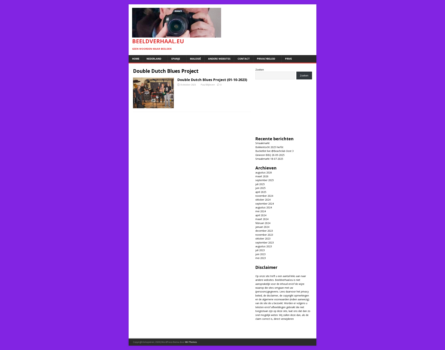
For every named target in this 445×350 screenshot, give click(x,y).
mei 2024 (260, 211)
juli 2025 (260, 184)
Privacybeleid (266, 58)
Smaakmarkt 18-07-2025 (269, 158)
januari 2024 (262, 227)
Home (135, 58)
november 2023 (264, 234)
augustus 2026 (263, 172)
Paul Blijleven (208, 84)
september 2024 (264, 203)
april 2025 (260, 192)
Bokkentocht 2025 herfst (269, 147)
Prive (288, 58)
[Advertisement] (283, 105)
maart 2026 (261, 176)
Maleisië (195, 58)
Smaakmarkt (262, 143)
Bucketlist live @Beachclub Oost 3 (274, 151)
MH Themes (191, 342)
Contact (244, 58)
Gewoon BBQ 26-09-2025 (270, 155)
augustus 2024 (263, 207)
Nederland (154, 58)
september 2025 (264, 180)
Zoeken (259, 69)
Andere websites (219, 58)
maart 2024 (261, 219)
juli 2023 (260, 250)
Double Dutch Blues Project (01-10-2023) (212, 79)
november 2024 (264, 195)
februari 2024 (262, 223)
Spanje (175, 58)
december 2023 (264, 230)
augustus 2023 (263, 246)
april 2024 (260, 215)
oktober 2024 (262, 199)
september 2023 (264, 242)
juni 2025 (260, 188)
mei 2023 (260, 258)
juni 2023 (260, 254)
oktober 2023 (262, 238)
